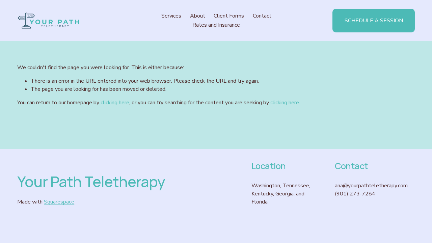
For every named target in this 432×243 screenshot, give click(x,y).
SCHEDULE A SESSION (374, 20)
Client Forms (229, 16)
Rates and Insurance (216, 25)
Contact (262, 16)
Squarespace (59, 202)
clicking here (115, 102)
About (197, 16)
